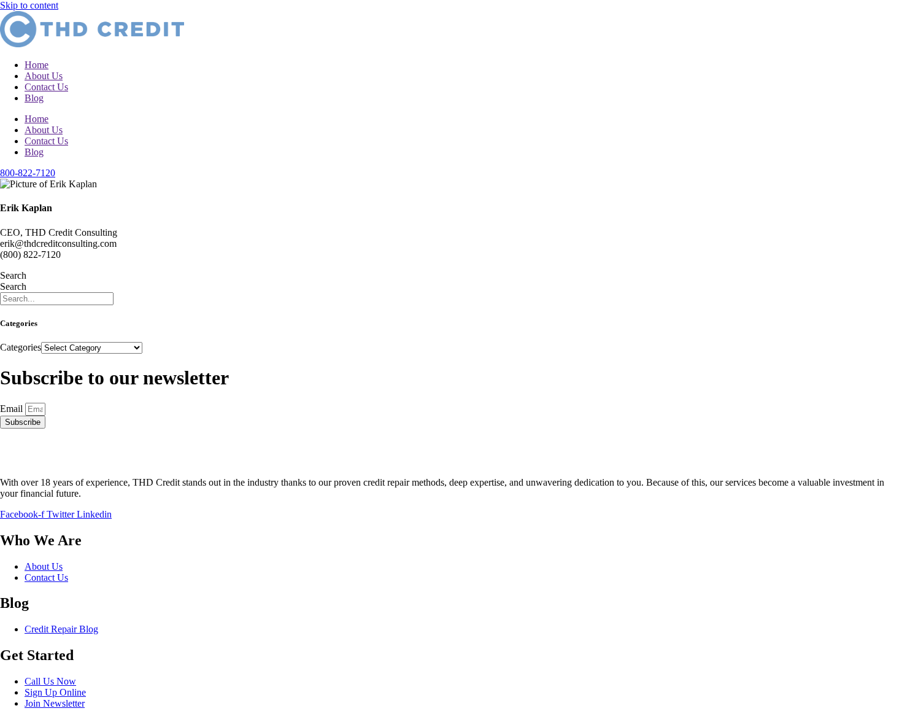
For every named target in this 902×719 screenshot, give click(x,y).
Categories (20, 347)
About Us (44, 76)
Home (36, 65)
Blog (34, 98)
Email (12, 408)
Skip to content (29, 5)
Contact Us (46, 87)
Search (13, 275)
